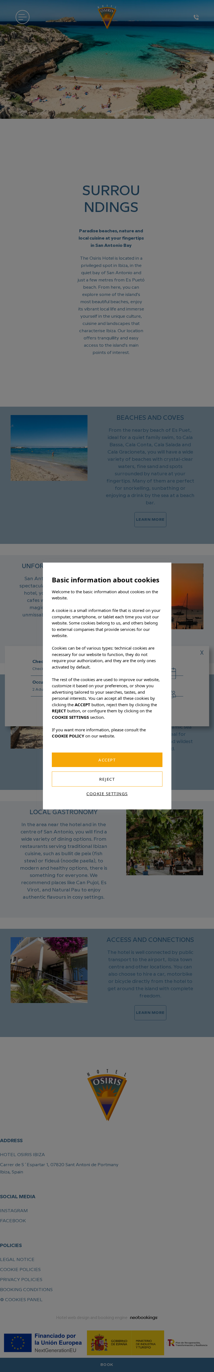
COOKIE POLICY (68, 736)
